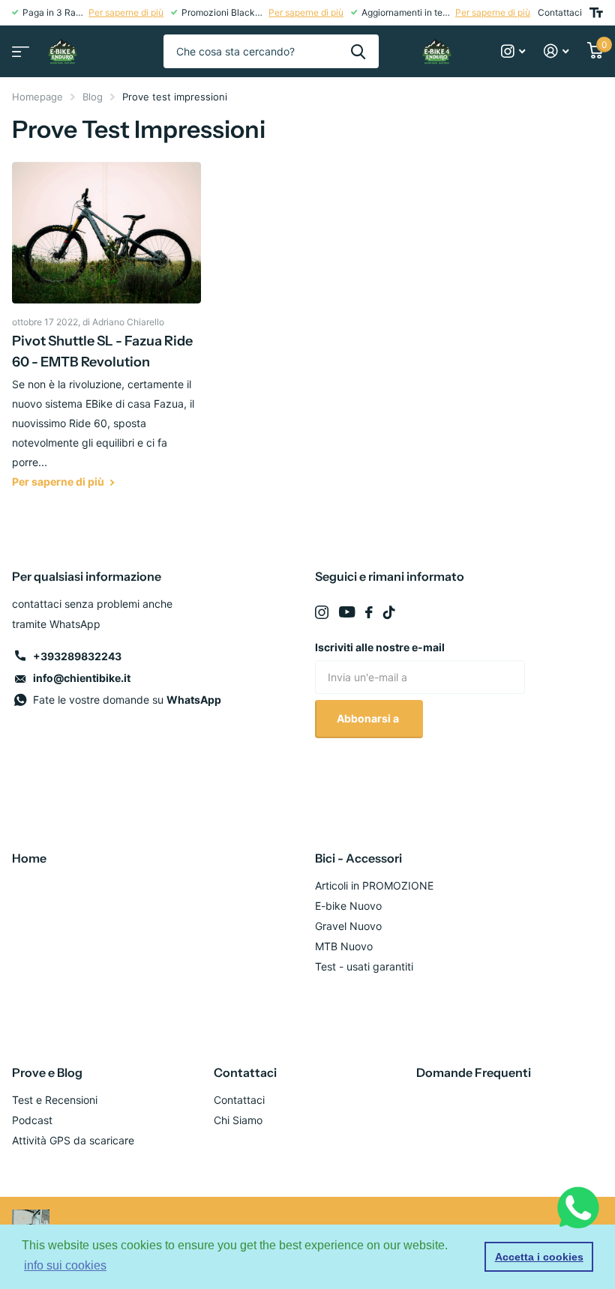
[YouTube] (347, 612)
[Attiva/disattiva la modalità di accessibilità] (596, 12)
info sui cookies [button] (65, 1265)
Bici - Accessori (358, 858)
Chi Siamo (238, 1120)
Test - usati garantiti (364, 966)
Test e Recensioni (55, 1099)
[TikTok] (389, 612)
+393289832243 (77, 656)
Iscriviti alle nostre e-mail (380, 647)
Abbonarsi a (369, 718)
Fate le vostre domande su (127, 699)
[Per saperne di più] (513, 51)
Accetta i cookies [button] (539, 1257)
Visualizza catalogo (19, 46)
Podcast (32, 1120)
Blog (92, 97)
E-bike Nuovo (348, 905)
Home (29, 858)
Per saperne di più (126, 12)
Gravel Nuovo (348, 926)
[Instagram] (321, 612)
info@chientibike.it (81, 677)
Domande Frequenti (473, 1072)
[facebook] (369, 612)
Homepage (37, 97)
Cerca (358, 51)
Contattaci (560, 12)
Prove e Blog (47, 1072)
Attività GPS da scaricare (73, 1140)
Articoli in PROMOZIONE (374, 885)
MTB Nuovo (344, 946)
